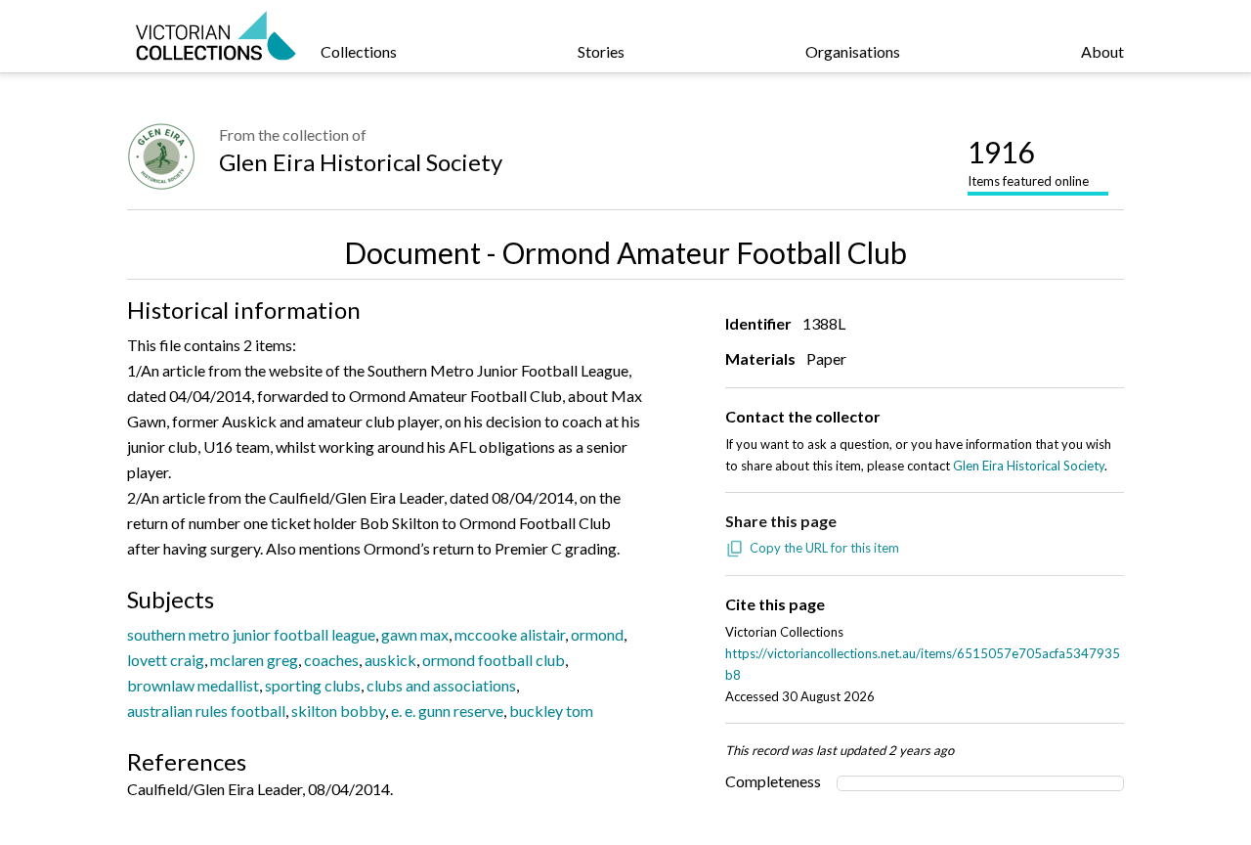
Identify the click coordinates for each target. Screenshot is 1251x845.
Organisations (852, 51)
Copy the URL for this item (824, 548)
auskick (390, 659)
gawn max (415, 634)
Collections (359, 51)
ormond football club (493, 659)
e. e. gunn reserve (447, 710)
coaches (331, 659)
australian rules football (206, 710)
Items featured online (1028, 161)
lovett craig (165, 659)
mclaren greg (254, 659)
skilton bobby (338, 710)
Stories (601, 51)
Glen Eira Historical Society (360, 162)
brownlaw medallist (193, 685)
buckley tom (551, 710)
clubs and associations (441, 685)
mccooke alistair (509, 634)
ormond (597, 634)
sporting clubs (313, 685)
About (1102, 51)
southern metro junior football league (251, 634)
